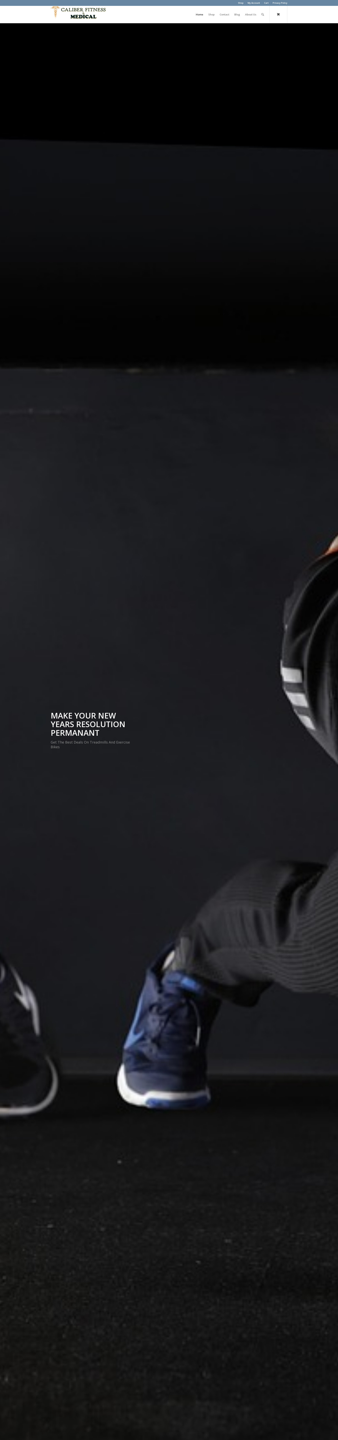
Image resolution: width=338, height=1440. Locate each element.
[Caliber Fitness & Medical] (80, 14)
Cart (266, 2)
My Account (254, 2)
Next (329, 732)
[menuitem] (241, 3)
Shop (241, 2)
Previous (9, 732)
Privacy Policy (280, 2)
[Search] (262, 14)
